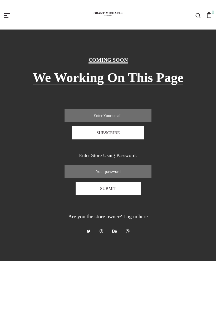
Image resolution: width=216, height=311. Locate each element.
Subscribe (108, 132)
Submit (108, 188)
